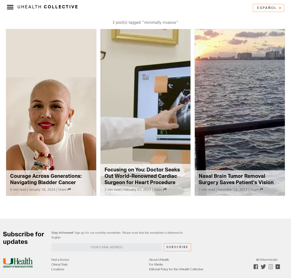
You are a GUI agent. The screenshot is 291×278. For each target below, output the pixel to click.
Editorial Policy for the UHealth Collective (176, 269)
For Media (156, 264)
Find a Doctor (60, 260)
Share (63, 189)
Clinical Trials (59, 264)
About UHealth (159, 260)
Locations (57, 269)
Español (267, 8)
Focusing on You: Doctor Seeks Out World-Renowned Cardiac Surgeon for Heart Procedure (142, 176)
